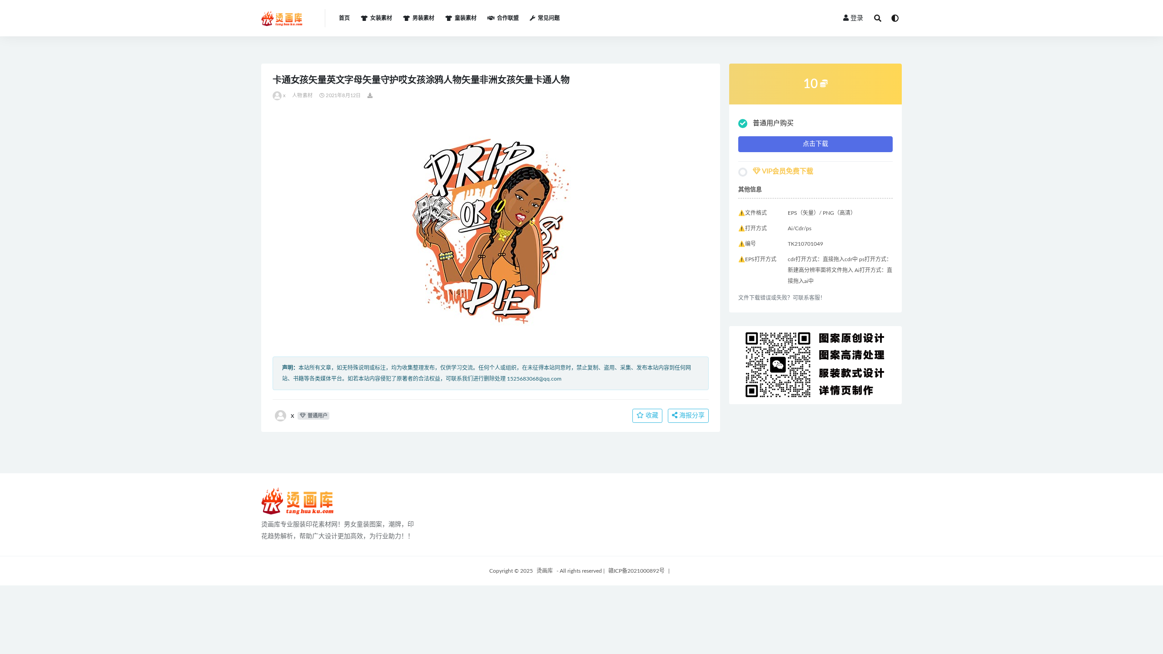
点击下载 (815, 144)
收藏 (651, 415)
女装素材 (381, 18)
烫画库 (545, 571)
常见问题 (549, 18)
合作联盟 (508, 18)
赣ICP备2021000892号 (636, 571)
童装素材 (466, 18)
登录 (856, 18)
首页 (344, 18)
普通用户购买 (773, 123)
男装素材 (423, 18)
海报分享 (691, 415)
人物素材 (302, 95)
